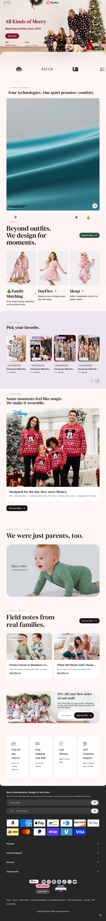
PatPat (52, 911)
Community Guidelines (39, 900)
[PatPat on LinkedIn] (54, 882)
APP (93, 900)
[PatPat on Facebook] (44, 882)
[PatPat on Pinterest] (59, 882)
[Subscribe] (94, 802)
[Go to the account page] (95, 2)
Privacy (15, 900)
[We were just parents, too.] (53, 570)
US (34, 881)
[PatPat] (52, 2)
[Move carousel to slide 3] (74, 45)
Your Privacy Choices (75, 900)
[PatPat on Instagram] (49, 882)
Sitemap (87, 900)
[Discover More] (53, 447)
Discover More (15, 508)
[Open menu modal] (4, 2)
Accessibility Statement (57, 900)
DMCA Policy (24, 900)
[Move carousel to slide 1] (32, 45)
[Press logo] (27, 69)
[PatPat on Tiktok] (64, 882)
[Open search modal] (8, 2)
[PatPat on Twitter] (69, 882)
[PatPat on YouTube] (75, 882)
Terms (8, 900)
